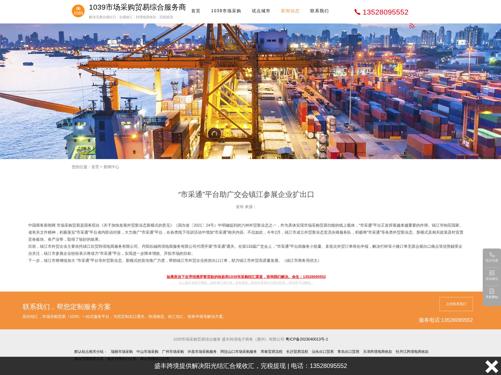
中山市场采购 (147, 351)
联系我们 (319, 11)
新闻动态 (290, 11)
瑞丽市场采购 (122, 351)
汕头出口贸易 (323, 351)
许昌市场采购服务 (202, 351)
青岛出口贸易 (348, 351)
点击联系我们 (456, 304)
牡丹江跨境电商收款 (412, 351)
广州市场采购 (173, 351)
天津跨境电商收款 (377, 351)
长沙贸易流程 (297, 351)
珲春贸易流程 (272, 351)
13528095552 (386, 12)
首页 (196, 11)
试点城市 (261, 11)
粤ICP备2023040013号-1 (306, 339)
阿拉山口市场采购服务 (238, 351)
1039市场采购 (226, 11)
